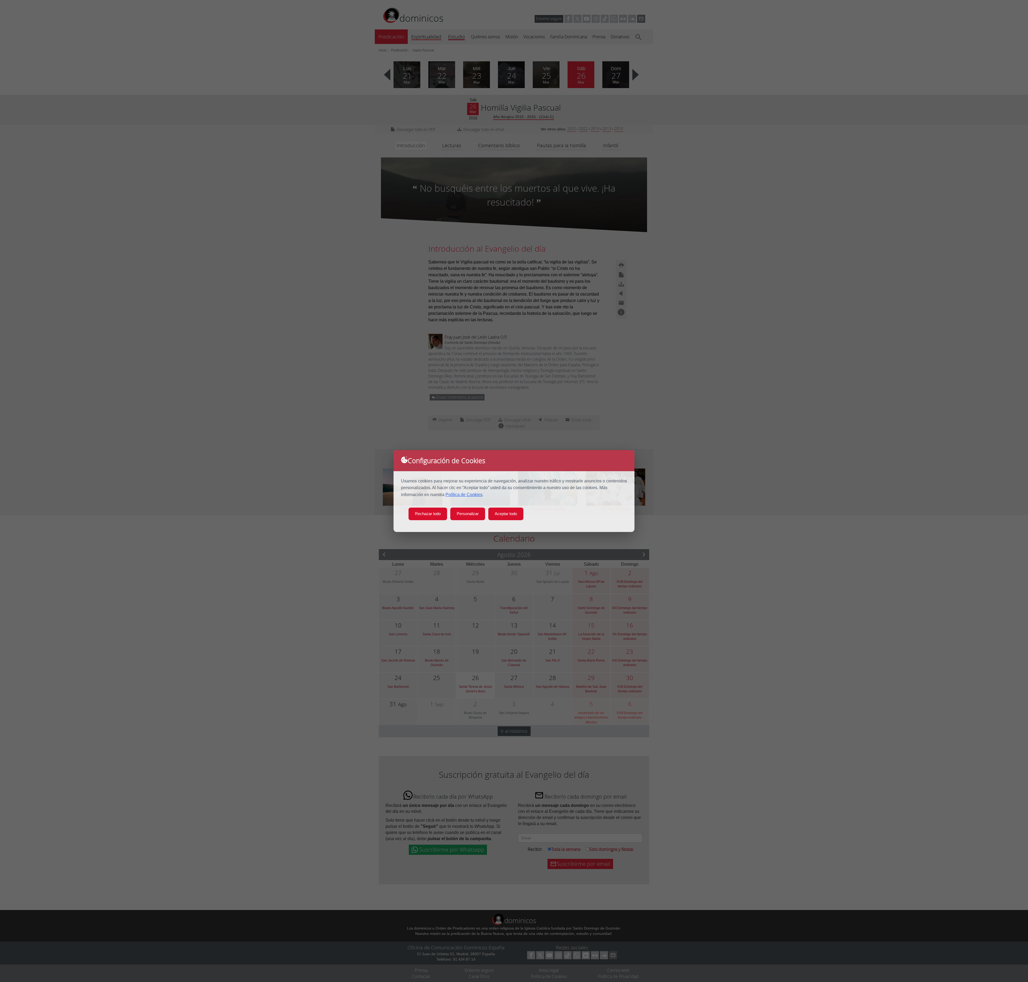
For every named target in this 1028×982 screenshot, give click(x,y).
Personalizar (468, 513)
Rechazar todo (428, 513)
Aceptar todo (506, 513)
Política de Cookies (463, 494)
